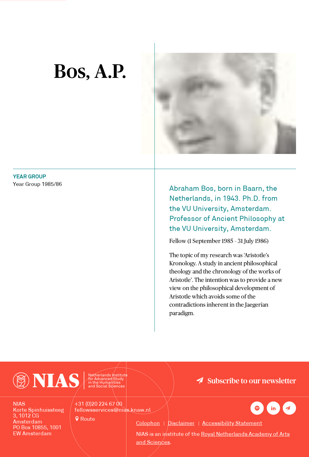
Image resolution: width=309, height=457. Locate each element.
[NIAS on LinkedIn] (273, 408)
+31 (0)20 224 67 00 (98, 404)
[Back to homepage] (70, 382)
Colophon (148, 423)
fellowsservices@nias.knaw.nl (113, 410)
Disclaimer (181, 423)
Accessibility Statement (232, 423)
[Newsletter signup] (289, 408)
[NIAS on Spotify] (257, 408)
